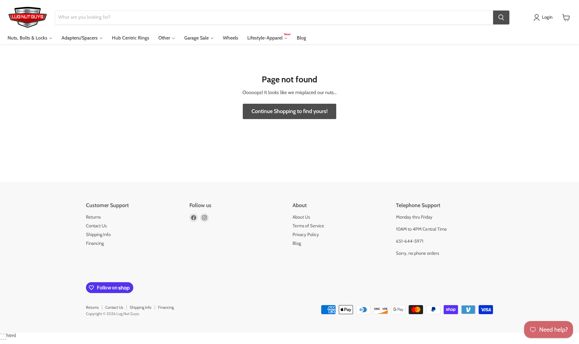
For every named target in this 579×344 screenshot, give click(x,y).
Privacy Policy (306, 234)
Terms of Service (308, 226)
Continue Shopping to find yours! (289, 111)
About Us (301, 217)
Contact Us (96, 226)
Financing (95, 243)
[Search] (501, 17)
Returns (93, 217)
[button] (544, 17)
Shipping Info (98, 234)
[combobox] (274, 17)
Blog (297, 243)
